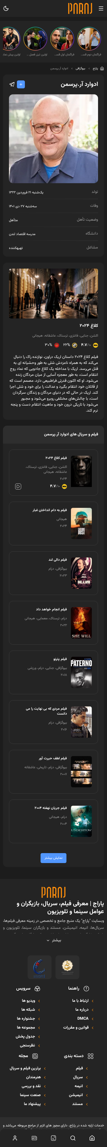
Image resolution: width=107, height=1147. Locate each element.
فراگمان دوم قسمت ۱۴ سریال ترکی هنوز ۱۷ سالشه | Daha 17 (90, 55)
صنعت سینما (30, 1095)
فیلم (79, 1069)
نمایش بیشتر (53, 858)
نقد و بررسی (31, 1086)
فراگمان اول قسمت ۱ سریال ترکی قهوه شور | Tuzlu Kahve (63, 55)
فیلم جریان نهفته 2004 (51, 808)
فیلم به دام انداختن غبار (50, 510)
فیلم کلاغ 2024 (56, 458)
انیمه (79, 1086)
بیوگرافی (80, 68)
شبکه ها (28, 1010)
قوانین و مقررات (76, 1028)
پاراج (95, 68)
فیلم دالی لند (58, 559)
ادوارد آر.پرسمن (59, 68)
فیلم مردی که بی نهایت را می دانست (46, 711)
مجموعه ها (26, 1028)
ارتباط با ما (80, 1001)
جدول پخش (25, 1037)
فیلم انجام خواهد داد (51, 609)
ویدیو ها (28, 1001)
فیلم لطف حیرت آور (53, 758)
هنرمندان (33, 1077)
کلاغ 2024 (89, 325)
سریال (78, 1077)
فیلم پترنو (60, 659)
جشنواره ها (26, 1019)
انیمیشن (76, 1095)
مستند (77, 1104)
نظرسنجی (27, 1046)
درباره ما (82, 1010)
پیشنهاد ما (32, 1104)
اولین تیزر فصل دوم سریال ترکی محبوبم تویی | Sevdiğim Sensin (36, 55)
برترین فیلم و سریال (25, 1069)
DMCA (83, 1019)
